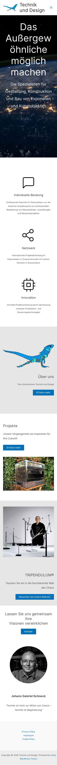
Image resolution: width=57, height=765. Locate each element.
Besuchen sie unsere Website (34, 596)
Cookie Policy (28, 739)
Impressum (28, 735)
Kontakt (28, 631)
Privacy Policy (28, 731)
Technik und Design (32, 7)
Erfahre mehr (43, 392)
